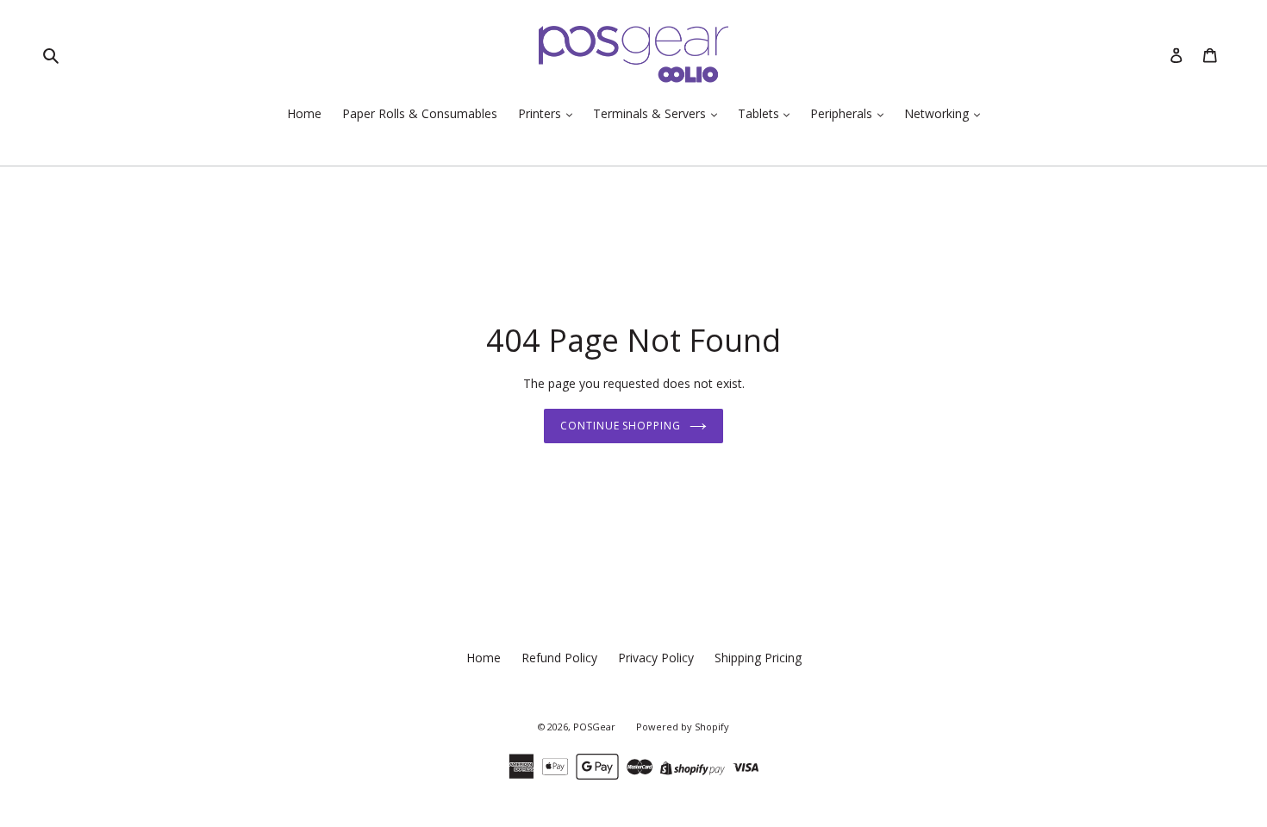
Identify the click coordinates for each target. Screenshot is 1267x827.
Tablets (760, 113)
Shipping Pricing (758, 657)
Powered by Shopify (682, 726)
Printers (541, 113)
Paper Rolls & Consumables (419, 113)
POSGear (594, 726)
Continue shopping (620, 425)
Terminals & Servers (651, 113)
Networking (938, 113)
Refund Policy (559, 657)
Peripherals (843, 113)
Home (304, 113)
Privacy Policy (656, 657)
